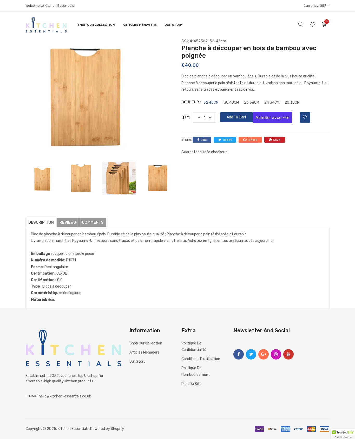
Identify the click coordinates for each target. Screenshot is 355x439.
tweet (227, 140)
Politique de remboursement (195, 371)
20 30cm (292, 103)
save (276, 140)
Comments (93, 222)
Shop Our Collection (96, 24)
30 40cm (231, 103)
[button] (343, 434)
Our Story (174, 24)
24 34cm (271, 103)
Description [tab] (41, 222)
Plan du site (191, 384)
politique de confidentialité (193, 346)
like (204, 140)
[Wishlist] (305, 117)
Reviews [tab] (68, 222)
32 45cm (211, 103)
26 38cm (251, 103)
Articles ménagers (140, 24)
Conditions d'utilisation (200, 359)
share (252, 140)
